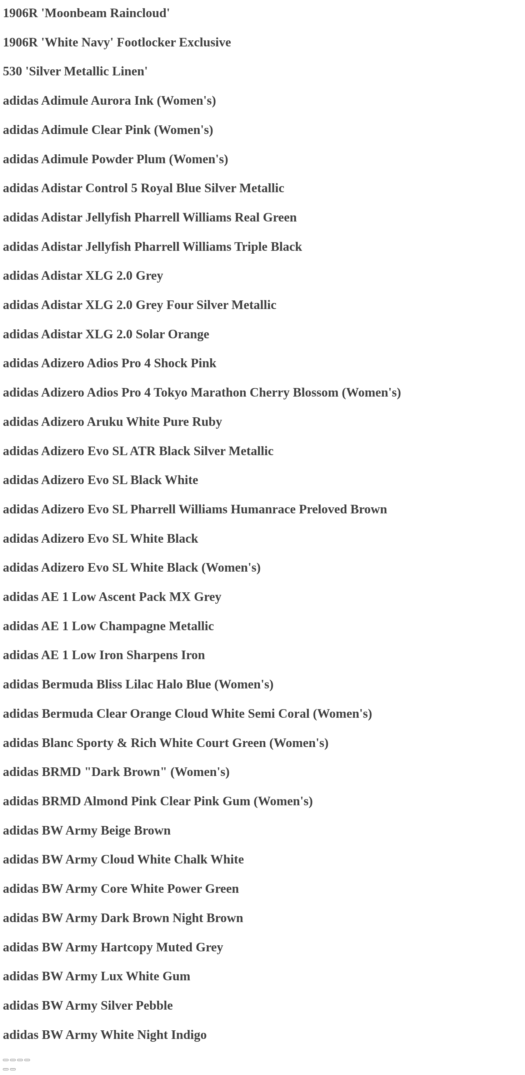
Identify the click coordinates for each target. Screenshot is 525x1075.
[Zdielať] (20, 1060)
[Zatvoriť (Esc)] (27, 1060)
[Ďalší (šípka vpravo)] (13, 1069)
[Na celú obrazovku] (13, 1060)
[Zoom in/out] (6, 1060)
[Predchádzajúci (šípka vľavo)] (6, 1069)
